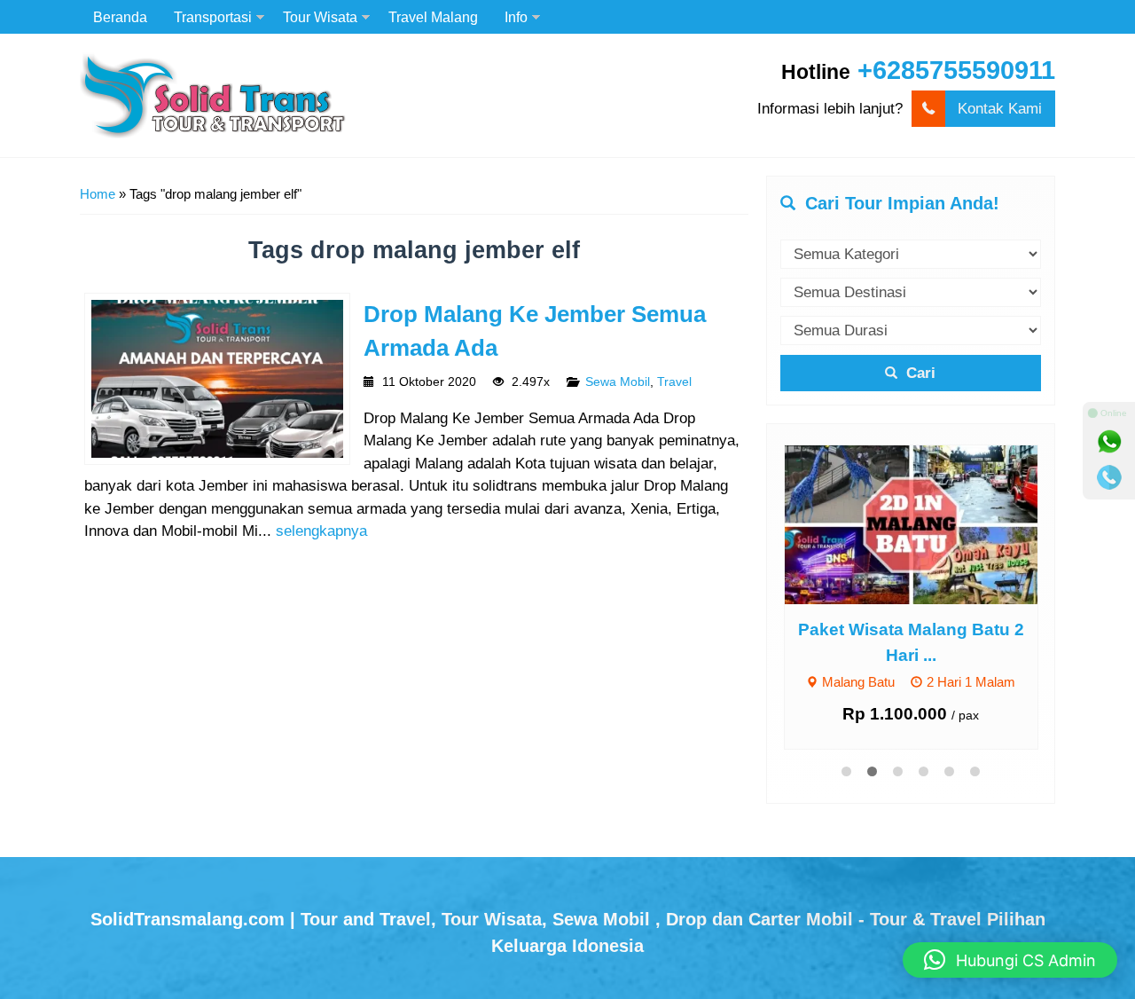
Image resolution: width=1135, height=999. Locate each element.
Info (516, 17)
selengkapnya (321, 531)
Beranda (120, 17)
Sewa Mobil (617, 382)
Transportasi (213, 17)
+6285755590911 (956, 70)
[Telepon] (1109, 477)
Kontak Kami (1000, 108)
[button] (1010, 960)
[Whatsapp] (1109, 442)
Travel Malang (433, 17)
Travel (674, 382)
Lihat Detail (927, 523)
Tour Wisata (320, 17)
